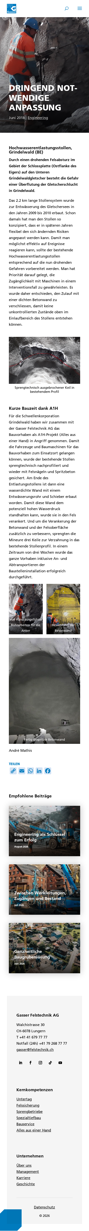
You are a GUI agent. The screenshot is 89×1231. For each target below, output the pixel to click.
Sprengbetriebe (29, 1111)
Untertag (24, 1099)
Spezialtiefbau (28, 1118)
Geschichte (25, 1184)
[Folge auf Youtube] (60, 1063)
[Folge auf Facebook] (30, 1063)
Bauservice (25, 1124)
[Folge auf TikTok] (50, 1063)
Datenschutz (44, 1207)
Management (27, 1171)
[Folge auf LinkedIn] (20, 1063)
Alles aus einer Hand (33, 1130)
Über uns (24, 1165)
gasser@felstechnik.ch (35, 1049)
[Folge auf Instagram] (40, 1063)
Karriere (23, 1178)
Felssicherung (27, 1105)
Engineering (38, 118)
